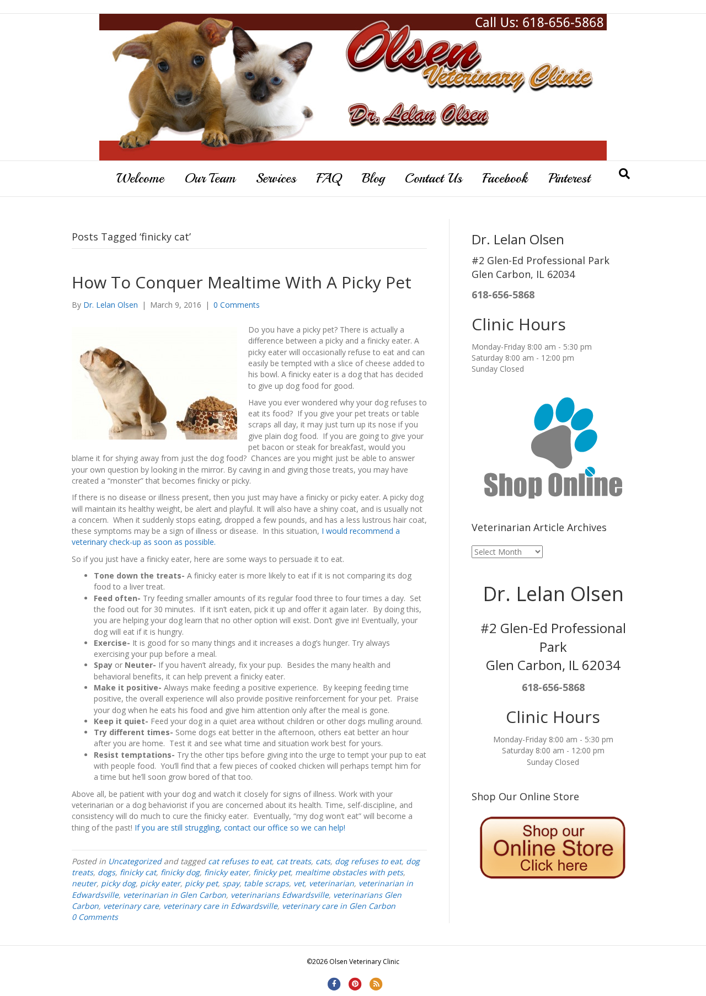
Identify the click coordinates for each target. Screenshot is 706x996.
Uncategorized (135, 861)
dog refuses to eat (368, 861)
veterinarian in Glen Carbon (174, 895)
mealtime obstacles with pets (349, 872)
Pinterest (569, 178)
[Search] (624, 174)
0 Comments (236, 304)
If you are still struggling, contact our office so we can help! (240, 827)
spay (230, 883)
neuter (84, 883)
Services (276, 178)
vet (298, 883)
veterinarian (331, 883)
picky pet (201, 883)
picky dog (118, 883)
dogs (106, 872)
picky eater (160, 883)
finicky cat (138, 872)
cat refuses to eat (240, 861)
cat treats (293, 861)
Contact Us (433, 178)
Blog (373, 178)
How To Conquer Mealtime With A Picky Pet (241, 282)
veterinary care (131, 906)
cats (322, 861)
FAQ (329, 178)
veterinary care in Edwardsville (220, 906)
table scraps (266, 883)
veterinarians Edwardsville (280, 895)
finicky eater (226, 872)
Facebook (505, 178)
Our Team (210, 178)
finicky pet (272, 872)
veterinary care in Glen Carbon (338, 906)
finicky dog (180, 872)
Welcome (140, 178)
